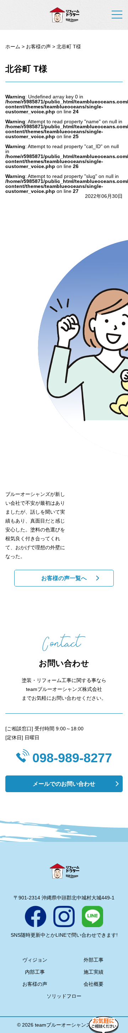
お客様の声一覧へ (64, 578)
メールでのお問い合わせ (64, 784)
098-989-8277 (72, 758)
